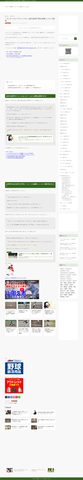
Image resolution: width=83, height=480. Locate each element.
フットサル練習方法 (64, 75)
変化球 (15, 403)
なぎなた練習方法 (64, 127)
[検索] (75, 38)
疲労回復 (70, 286)
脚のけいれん (62, 290)
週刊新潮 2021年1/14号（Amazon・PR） (27, 48)
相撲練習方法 (63, 133)
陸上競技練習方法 (64, 175)
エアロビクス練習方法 (65, 111)
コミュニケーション (64, 272)
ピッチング (11, 403)
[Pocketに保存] (14, 397)
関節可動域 (62, 296)
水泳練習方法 (63, 130)
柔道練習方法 (63, 115)
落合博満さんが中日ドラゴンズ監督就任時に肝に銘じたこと (68, 254)
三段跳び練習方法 (66, 179)
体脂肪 (65, 282)
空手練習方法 (63, 118)
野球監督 (70, 294)
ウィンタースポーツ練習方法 (66, 166)
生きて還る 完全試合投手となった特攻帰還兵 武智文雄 (19, 55)
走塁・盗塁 (67, 292)
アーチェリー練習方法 (65, 151)
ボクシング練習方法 (64, 136)
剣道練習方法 (63, 121)
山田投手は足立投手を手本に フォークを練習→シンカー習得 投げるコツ (24, 87)
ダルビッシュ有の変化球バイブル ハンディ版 (15, 278)
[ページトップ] (80, 477)
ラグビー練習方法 (64, 142)
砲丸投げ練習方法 (66, 190)
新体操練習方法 (63, 105)
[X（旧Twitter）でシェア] (6, 397)
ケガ (68, 270)
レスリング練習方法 (64, 139)
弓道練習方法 (63, 124)
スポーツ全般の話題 (65, 63)
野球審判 (65, 294)
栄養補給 (65, 286)
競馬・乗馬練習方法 (64, 154)
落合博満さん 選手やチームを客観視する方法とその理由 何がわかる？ (68, 244)
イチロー (62, 268)
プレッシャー (62, 280)
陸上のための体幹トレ (67, 191)
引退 (61, 286)
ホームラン (69, 280)
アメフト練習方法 (64, 145)
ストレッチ (69, 274)
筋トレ (61, 288)
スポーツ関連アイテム (65, 208)
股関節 (66, 288)
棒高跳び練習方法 (66, 183)
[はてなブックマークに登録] (11, 397)
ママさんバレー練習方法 (65, 81)
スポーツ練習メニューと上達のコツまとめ (17, 6)
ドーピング (68, 276)
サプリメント (62, 274)
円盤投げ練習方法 (66, 187)
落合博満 (72, 290)
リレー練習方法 (65, 195)
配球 (61, 294)
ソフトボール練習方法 (65, 69)
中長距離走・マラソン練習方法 (69, 196)
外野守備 (66, 284)
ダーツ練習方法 (63, 157)
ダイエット (62, 276)
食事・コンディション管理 (66, 202)
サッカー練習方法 (64, 72)
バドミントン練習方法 (65, 90)
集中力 (67, 296)
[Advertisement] (56, 6)
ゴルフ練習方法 (63, 148)
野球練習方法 (12, 16)
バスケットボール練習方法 (66, 84)
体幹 (61, 282)
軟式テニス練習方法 (65, 96)
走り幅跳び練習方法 (66, 182)
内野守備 (69, 282)
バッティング (62, 278)
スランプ (74, 274)
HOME (7, 16)
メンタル (74, 280)
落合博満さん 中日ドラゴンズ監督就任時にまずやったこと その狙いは (68, 258)
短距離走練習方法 (66, 198)
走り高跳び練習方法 (66, 177)
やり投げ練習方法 (66, 180)
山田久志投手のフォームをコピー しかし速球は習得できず (21, 85)
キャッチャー (62, 270)
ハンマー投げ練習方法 (67, 199)
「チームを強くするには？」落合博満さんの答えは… (68, 240)
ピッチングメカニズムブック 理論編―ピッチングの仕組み (20, 153)
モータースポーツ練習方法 (66, 160)
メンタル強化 (63, 205)
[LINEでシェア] (19, 397)
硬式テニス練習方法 (65, 93)
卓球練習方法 (63, 99)
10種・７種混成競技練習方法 (68, 185)
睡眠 (74, 286)
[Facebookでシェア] (9, 397)
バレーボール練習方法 (65, 78)
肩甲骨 (70, 288)
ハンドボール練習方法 (65, 87)
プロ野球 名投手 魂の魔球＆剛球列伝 (15, 158)
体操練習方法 (63, 102)
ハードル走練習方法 (66, 193)
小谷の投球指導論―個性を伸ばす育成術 (16, 156)
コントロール (71, 272)
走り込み (62, 292)
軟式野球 (72, 292)
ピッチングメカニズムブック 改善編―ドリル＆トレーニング (20, 154)
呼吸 (74, 282)
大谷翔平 (71, 284)
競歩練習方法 (65, 188)
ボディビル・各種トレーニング (67, 172)
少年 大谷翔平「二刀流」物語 (13, 53)
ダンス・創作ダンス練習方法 (66, 108)
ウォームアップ (68, 268)
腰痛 (68, 290)
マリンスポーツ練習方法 (65, 163)
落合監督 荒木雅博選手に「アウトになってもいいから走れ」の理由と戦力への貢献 (68, 249)
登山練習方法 (63, 169)
